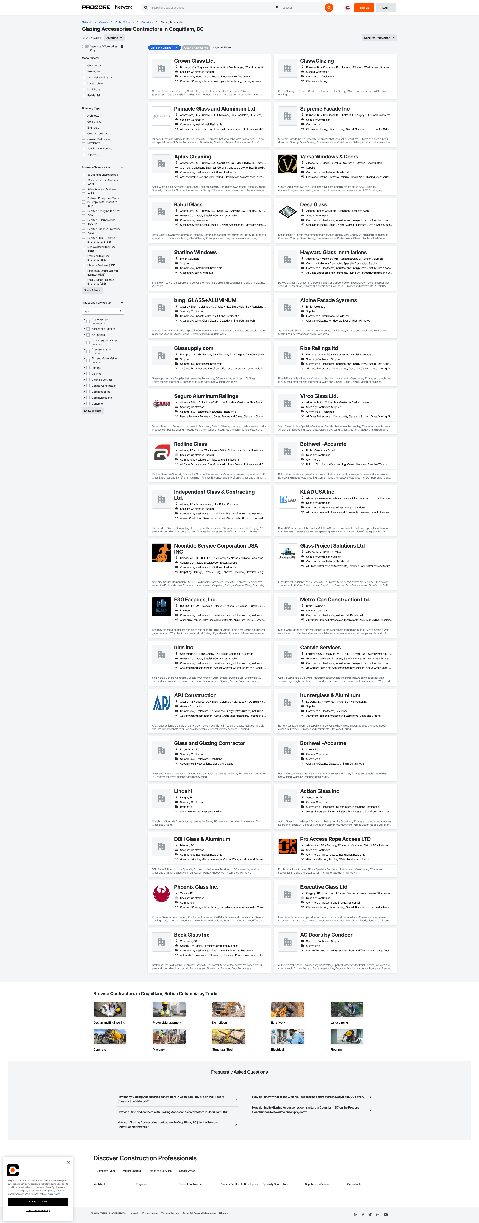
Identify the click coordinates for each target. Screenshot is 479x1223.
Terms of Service (170, 1213)
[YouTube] (386, 1214)
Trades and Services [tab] (160, 1170)
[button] (83, 65)
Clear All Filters (222, 47)
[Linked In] (355, 1214)
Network (123, 7)
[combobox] (302, 8)
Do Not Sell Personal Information (199, 1213)
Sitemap (223, 1213)
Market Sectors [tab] (132, 1170)
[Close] (68, 1162)
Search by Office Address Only (104, 48)
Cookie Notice (53, 1194)
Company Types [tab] (106, 1170)
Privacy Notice (150, 1213)
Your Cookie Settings (38, 1210)
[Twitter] (370, 1214)
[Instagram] (377, 1215)
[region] (38, 1189)
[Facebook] (363, 1215)
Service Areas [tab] (187, 1170)
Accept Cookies (38, 1201)
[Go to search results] (121, 311)
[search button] (329, 7)
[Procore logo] (96, 7)
